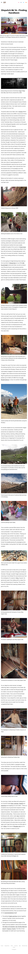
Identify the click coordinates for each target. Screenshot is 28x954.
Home (2, 945)
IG (18, 2)
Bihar (5, 826)
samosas (16, 803)
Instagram (14, 949)
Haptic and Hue (13, 916)
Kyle (20, 945)
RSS (26, 2)
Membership (24, 945)
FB (21, 2)
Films (12, 945)
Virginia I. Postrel (11, 928)
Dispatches (7, 945)
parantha (3, 805)
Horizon (21, 111)
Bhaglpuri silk (17, 826)
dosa (12, 803)
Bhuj (17, 578)
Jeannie (16, 945)
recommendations (9, 912)
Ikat (18, 816)
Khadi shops (23, 247)
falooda (21, 803)
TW (23, 2)
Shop (14, 947)
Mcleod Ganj (13, 263)
